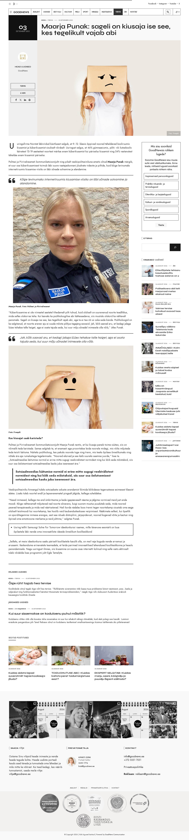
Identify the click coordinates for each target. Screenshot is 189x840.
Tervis (50, 20)
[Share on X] (20, 100)
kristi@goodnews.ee (86, 766)
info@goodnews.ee (134, 756)
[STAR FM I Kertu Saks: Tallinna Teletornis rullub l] (79, 719)
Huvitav (176, 381)
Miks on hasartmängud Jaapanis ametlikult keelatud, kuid (166, 389)
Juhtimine (176, 441)
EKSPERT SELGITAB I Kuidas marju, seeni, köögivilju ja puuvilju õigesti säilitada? (113, 676)
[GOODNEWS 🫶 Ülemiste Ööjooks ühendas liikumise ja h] (107, 719)
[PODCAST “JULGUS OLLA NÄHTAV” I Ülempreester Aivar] (51, 719)
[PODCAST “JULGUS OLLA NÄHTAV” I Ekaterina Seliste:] (135, 719)
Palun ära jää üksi (163, 304)
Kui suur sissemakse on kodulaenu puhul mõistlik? (47, 613)
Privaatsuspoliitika (133, 767)
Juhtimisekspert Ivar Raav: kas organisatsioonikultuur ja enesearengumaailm (168, 451)
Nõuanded (160, 363)
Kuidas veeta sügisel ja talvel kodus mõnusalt (167, 370)
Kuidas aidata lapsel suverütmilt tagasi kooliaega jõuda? (27, 676)
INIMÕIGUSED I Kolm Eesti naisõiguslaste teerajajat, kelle (167, 350)
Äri (16, 609)
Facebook (152, 3)
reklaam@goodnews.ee (147, 774)
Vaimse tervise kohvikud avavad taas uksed (167, 311)
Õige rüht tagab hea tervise (30, 583)
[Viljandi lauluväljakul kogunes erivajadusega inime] (163, 719)
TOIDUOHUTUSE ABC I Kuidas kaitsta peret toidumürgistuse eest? (70, 676)
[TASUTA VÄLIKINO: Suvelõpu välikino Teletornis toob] (23, 719)
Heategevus (160, 404)
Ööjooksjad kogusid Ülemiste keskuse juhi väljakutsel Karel (167, 411)
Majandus (22, 609)
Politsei (176, 284)
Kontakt (115, 788)
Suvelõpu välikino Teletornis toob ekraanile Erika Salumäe (165, 330)
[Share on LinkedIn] (25, 100)
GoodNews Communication (115, 834)
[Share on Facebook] (16, 100)
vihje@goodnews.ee (19, 774)
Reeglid (83, 788)
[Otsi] (175, 247)
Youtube (173, 3)
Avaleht (73, 788)
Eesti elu (176, 322)
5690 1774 (83, 763)
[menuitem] (36, 12)
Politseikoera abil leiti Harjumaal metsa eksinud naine (167, 291)
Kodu (43, 20)
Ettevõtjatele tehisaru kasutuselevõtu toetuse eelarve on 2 (167, 273)
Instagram (163, 3)
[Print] (29, 100)
